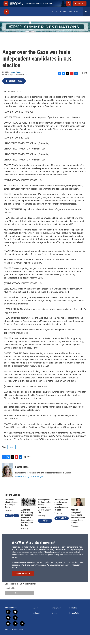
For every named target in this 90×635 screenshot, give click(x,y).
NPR (11, 447)
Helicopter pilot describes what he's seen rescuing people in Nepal (61, 504)
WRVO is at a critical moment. (34, 542)
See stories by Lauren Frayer (29, 476)
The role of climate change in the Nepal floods (11, 503)
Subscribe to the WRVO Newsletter (20, 584)
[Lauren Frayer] (7, 470)
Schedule (37, 613)
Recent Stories (12, 494)
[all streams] (86, 11)
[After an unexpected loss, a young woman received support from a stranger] (78, 502)
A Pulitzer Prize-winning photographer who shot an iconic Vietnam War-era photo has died (27, 517)
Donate (80, 3)
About (36, 608)
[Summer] (45, 26)
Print (84, 72)
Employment (56, 608)
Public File (73, 608)
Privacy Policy (74, 613)
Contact (54, 613)
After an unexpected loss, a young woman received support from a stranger (78, 516)
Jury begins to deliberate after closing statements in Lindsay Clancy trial (44, 506)
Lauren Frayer (15, 72)
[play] (6, 11)
